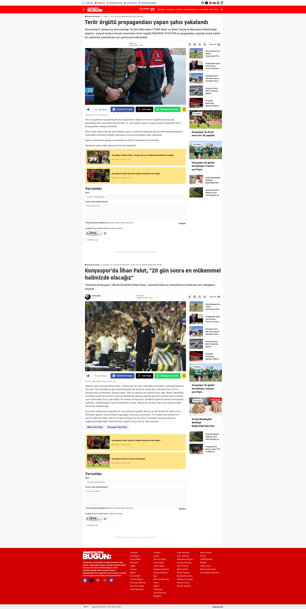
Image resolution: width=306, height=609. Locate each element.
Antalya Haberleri (161, 569)
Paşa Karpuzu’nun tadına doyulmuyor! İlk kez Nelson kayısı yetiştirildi (212, 53)
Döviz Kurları (183, 566)
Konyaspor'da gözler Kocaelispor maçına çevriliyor (203, 166)
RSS (87, 607)
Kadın (156, 582)
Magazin (157, 596)
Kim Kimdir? (135, 576)
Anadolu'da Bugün (93, 16)
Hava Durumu (183, 582)
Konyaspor (106, 265)
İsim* (87, 193)
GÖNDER (182, 223)
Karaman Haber (137, 586)
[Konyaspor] (205, 119)
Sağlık (132, 566)
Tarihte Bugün (136, 579)
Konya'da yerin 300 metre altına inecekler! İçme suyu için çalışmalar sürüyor (212, 78)
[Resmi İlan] (205, 406)
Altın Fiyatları (183, 569)
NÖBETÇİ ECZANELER (148, 3)
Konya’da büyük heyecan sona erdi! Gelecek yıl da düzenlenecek (212, 192)
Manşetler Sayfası (185, 559)
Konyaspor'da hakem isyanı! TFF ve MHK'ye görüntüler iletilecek (212, 449)
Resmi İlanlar (206, 552)
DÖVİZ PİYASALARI (115, 3)
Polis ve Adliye (159, 559)
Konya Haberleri (160, 572)
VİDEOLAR (101, 3)
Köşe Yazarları (183, 552)
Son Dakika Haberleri (209, 572)
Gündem (134, 552)
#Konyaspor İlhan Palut (117, 427)
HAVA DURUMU (132, 3)
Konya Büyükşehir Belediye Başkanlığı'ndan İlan (212, 180)
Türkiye (105, 16)
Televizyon (158, 589)
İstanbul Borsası (184, 562)
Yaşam (156, 586)
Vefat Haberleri (137, 589)
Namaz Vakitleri (184, 586)
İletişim (203, 562)
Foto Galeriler (183, 556)
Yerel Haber (158, 562)
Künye (203, 556)
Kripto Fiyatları (183, 572)
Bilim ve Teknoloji (161, 579)
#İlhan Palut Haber (95, 427)
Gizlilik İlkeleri (206, 559)
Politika (156, 552)
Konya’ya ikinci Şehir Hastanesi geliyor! (211, 90)
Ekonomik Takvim (185, 576)
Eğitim (133, 572)
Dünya (156, 556)
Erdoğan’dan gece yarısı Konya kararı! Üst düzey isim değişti (212, 66)
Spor (155, 576)
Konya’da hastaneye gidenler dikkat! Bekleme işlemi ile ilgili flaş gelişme (212, 103)
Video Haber (159, 566)
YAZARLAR (89, 3)
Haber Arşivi (205, 566)
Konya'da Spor (160, 592)
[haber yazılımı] (217, 606)
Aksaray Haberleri (138, 582)
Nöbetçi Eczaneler (185, 579)
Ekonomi (134, 562)
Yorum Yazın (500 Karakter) (96, 201)
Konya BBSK (135, 559)
